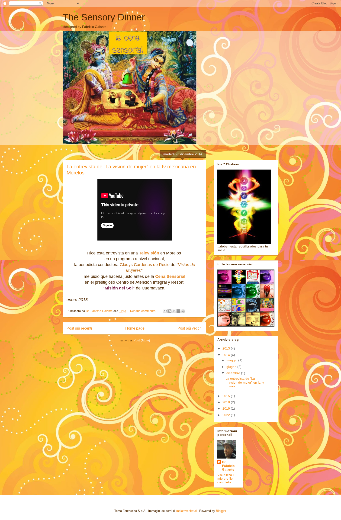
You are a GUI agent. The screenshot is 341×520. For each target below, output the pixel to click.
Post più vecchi (190, 328)
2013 (226, 348)
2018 (226, 402)
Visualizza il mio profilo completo (225, 478)
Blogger (221, 511)
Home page (135, 328)
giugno (231, 367)
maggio (232, 360)
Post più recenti (79, 328)
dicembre (233, 373)
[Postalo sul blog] (169, 311)
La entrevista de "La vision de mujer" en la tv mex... (244, 382)
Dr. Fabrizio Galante (228, 465)
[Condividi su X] (174, 311)
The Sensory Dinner (104, 17)
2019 (226, 408)
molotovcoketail (186, 511)
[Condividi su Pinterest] (183, 311)
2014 (226, 355)
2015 (226, 396)
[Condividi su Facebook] (178, 311)
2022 (226, 415)
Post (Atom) (142, 340)
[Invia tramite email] (165, 311)
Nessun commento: (143, 311)
